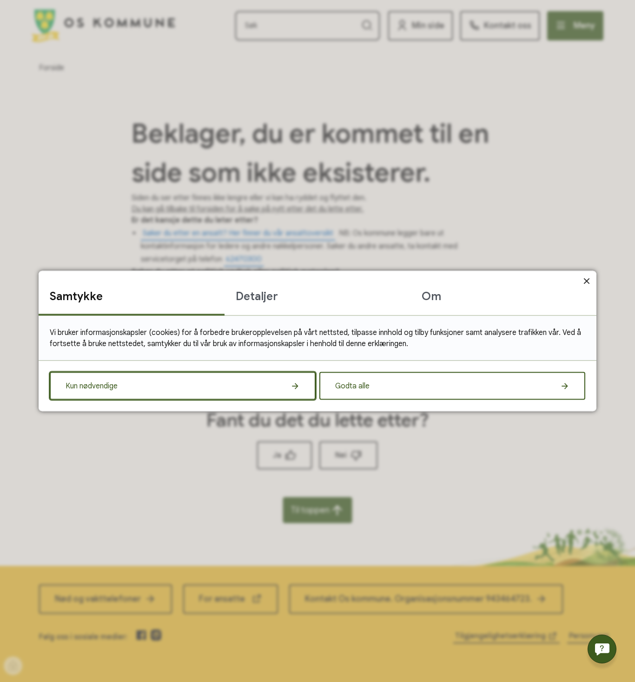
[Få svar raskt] (602, 649)
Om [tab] (431, 296)
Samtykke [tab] (76, 296)
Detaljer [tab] (257, 296)
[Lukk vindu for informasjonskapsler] (586, 281)
